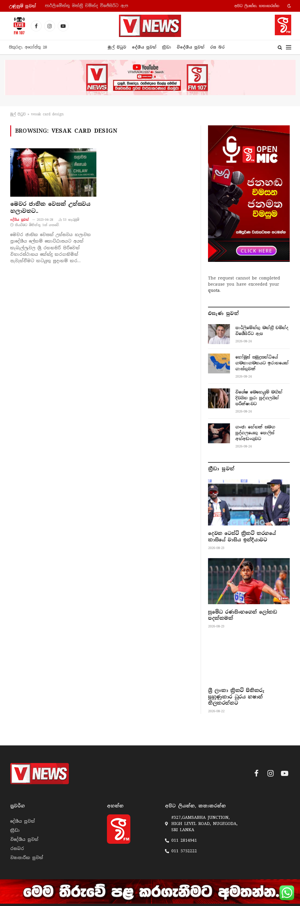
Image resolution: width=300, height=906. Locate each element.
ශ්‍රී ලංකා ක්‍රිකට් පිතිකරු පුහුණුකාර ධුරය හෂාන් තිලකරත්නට (236, 696)
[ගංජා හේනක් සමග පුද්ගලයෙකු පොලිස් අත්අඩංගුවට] (219, 433)
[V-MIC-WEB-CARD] (249, 193)
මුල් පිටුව (117, 47)
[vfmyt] (150, 77)
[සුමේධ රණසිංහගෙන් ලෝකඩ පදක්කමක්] (249, 581)
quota (214, 290)
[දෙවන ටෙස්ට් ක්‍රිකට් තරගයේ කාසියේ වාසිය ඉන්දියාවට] (249, 502)
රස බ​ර (217, 47)
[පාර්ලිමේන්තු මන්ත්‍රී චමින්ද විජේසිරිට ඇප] (219, 334)
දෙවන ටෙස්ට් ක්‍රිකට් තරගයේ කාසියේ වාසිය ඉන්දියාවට (242, 536)
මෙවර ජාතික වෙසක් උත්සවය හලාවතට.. (50, 208)
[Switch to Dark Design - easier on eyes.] (288, 6)
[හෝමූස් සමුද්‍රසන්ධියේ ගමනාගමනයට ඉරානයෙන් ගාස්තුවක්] (219, 363)
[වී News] (150, 26)
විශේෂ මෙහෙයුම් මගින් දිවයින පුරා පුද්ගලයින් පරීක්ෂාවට (258, 397)
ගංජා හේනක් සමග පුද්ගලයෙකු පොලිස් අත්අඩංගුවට (255, 432)
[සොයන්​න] (280, 47)
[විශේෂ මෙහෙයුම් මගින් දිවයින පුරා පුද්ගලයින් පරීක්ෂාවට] (219, 398)
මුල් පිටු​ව (18, 114)
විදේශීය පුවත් (190, 47)
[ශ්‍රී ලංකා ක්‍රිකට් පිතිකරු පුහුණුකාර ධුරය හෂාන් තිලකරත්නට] (249, 659)
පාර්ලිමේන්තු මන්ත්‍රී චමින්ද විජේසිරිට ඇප (261, 330)
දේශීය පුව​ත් (144, 47)
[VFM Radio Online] (18, 26)
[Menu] (288, 47)
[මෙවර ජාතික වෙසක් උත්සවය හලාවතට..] (53, 172)
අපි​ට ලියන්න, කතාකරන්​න (256, 6)
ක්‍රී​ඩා (166, 47)
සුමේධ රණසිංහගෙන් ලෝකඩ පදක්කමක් (242, 615)
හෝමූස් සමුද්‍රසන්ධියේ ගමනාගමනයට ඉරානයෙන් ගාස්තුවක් (103, 5)
